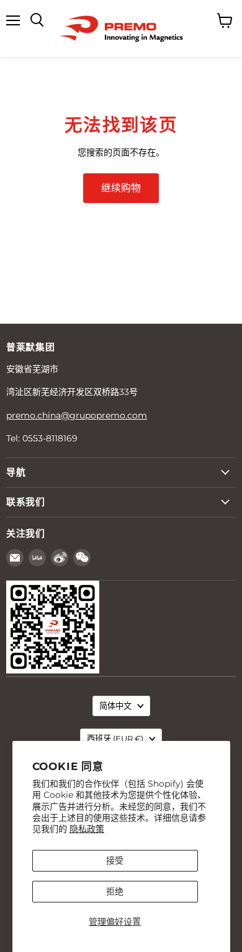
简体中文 (115, 706)
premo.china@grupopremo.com (76, 415)
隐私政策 (86, 828)
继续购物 (121, 188)
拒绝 (114, 891)
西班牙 (115, 738)
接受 (114, 860)
